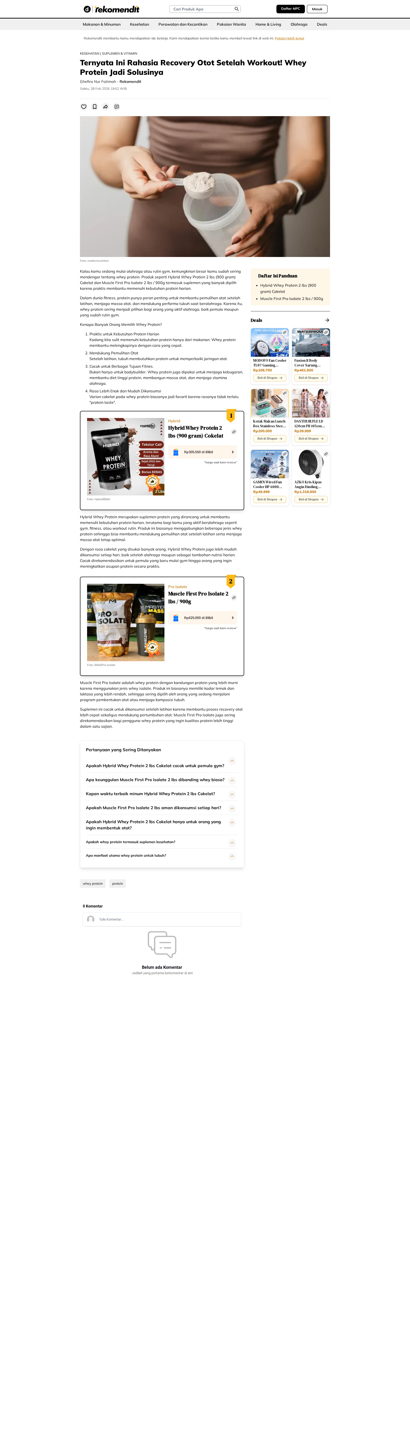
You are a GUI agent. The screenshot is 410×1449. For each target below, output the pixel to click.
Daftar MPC (290, 8)
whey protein (93, 883)
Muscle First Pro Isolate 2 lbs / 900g (291, 298)
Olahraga (299, 24)
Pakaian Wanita (231, 24)
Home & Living (268, 24)
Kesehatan (139, 24)
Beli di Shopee (267, 378)
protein (117, 883)
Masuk (317, 9)
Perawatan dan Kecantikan (182, 24)
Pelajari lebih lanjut (289, 38)
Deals (322, 24)
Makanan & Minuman (102, 24)
